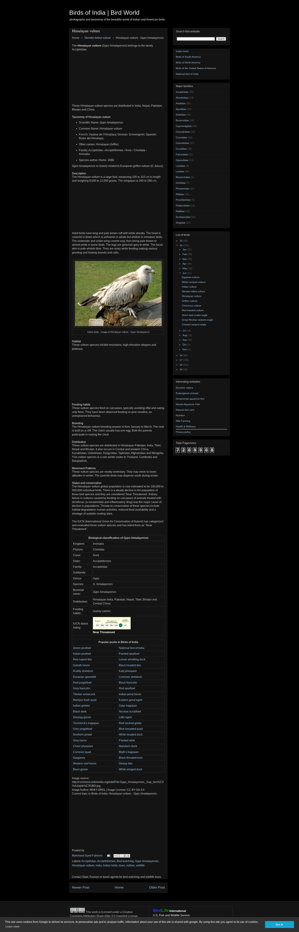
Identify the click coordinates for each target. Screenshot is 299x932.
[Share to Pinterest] (128, 856)
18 (181, 364)
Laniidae (180, 165)
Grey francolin (81, 688)
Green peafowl (82, 647)
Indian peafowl (82, 653)
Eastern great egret (130, 699)
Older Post (157, 887)
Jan (185, 249)
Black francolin (128, 682)
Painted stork (127, 740)
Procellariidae (183, 199)
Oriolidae (181, 182)
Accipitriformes (106, 861)
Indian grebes (81, 705)
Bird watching (125, 861)
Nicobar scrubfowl (130, 711)
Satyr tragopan (128, 705)
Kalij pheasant (128, 671)
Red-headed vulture (193, 310)
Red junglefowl (82, 682)
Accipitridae (88, 861)
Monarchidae (183, 177)
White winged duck (130, 769)
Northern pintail (82, 734)
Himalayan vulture (83, 865)
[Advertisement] (118, 76)
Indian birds (110, 865)
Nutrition (180, 415)
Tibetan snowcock (84, 694)
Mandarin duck (128, 746)
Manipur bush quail (85, 699)
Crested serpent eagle (194, 324)
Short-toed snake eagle (194, 315)
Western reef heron (84, 763)
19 (181, 369)
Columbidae (182, 143)
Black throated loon (131, 757)
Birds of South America (188, 56)
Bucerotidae (182, 120)
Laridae (180, 171)
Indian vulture (189, 286)
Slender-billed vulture (193, 291)
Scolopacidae (183, 217)
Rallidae (180, 211)
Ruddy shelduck (83, 671)
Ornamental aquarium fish (190, 398)
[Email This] (115, 856)
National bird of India (131, 647)
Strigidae (180, 222)
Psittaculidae (183, 205)
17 (181, 360)
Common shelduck (130, 676)
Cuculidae (181, 148)
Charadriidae (183, 131)
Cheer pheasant (83, 746)
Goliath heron (81, 665)
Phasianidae (182, 188)
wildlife (140, 865)
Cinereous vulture (191, 305)
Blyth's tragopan (129, 752)
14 (181, 240)
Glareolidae (182, 160)
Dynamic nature (184, 387)
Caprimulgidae (184, 126)
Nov (185, 349)
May (185, 268)
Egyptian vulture (191, 277)
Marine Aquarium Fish (188, 404)
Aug (185, 335)
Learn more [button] (13, 926)
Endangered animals (187, 393)
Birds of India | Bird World (104, 12)
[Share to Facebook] (125, 856)
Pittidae (180, 194)
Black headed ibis (130, 665)
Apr (185, 263)
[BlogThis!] (118, 856)
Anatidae (180, 103)
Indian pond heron (130, 694)
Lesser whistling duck (132, 659)
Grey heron (80, 740)
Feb (185, 254)
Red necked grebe (130, 723)
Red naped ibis (82, 659)
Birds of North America (188, 62)
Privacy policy (183, 432)
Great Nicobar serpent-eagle (197, 319)
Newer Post (80, 887)
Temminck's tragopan (86, 723)
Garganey (79, 757)
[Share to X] (122, 856)
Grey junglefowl (82, 728)
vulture (130, 865)
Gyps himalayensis (146, 861)
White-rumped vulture (194, 282)
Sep (185, 339)
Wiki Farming (183, 421)
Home (119, 887)
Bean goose (80, 769)
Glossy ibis (125, 763)
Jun (185, 273)
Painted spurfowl (129, 653)
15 (181, 245)
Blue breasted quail (131, 728)
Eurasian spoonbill (84, 676)
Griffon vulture (189, 301)
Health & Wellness (186, 426)
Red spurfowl (127, 688)
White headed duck (131, 734)
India (99, 865)
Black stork (80, 711)
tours (122, 865)
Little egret (125, 717)
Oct (185, 344)
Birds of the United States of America (196, 68)
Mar (185, 259)
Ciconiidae (181, 137)
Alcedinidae (182, 97)
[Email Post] (108, 855)
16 (181, 355)
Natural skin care (185, 409)
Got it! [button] (279, 924)
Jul (184, 330)
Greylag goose (82, 717)
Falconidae (182, 154)
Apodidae (181, 109)
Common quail (82, 752)
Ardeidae (181, 114)
